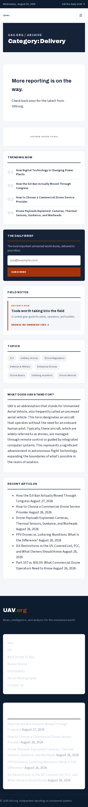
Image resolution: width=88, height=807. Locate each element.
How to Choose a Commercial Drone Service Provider (45, 200)
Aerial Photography (21, 678)
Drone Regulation (55, 358)
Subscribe (18, 272)
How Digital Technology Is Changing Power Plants (44, 172)
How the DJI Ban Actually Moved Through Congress (43, 186)
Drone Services (67, 375)
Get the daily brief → (73, 4)
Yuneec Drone (17, 664)
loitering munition (42, 375)
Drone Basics (17, 375)
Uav (10, 642)
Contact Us (15, 685)
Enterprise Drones (47, 366)
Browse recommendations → (30, 324)
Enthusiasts (16, 671)
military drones (29, 358)
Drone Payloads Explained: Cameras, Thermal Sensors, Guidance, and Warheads (46, 213)
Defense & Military (20, 366)
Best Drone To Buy (20, 657)
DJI (12, 358)
